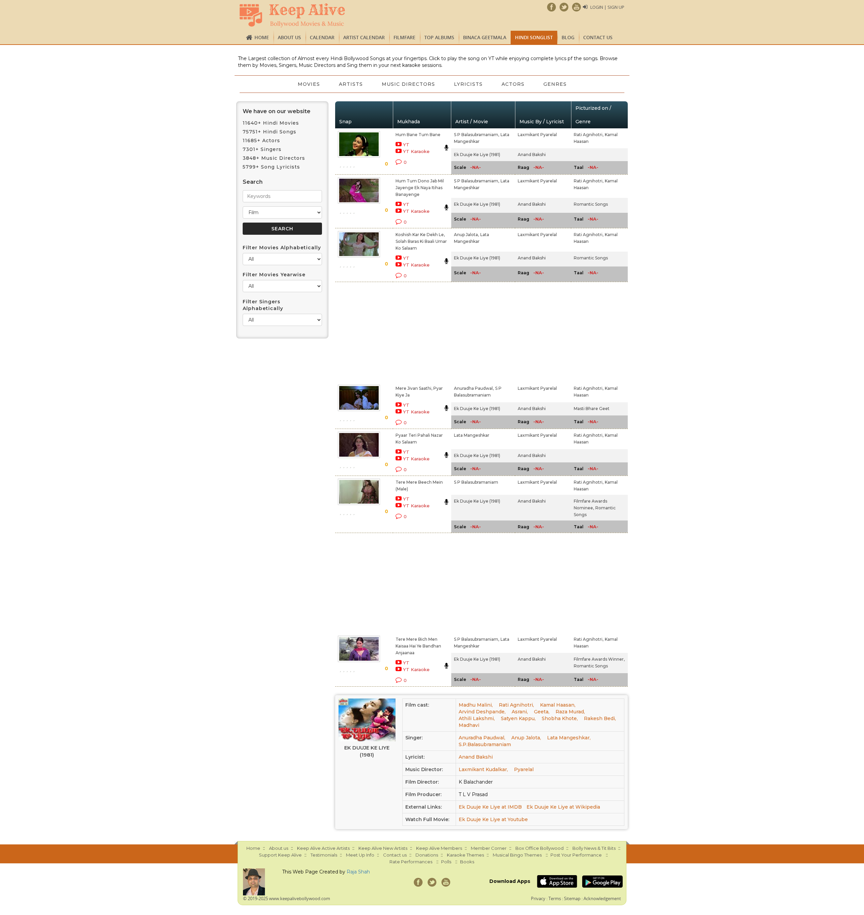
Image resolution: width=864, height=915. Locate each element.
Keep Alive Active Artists (323, 848)
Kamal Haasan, (557, 705)
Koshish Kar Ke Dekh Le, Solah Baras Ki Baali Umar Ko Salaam (421, 241)
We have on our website (276, 111)
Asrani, (520, 712)
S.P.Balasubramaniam (485, 744)
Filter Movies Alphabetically (282, 248)
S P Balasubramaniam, (476, 134)
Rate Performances (410, 861)
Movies (309, 84)
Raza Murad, (570, 712)
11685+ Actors (261, 140)
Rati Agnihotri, (588, 134)
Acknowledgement (602, 898)
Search (253, 182)
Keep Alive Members (439, 848)
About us (289, 37)
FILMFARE (404, 37)
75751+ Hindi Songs (269, 132)
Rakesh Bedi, (600, 718)
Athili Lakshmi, (477, 718)
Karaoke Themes (465, 855)
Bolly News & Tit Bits (594, 848)
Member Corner (489, 848)
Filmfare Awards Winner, (599, 659)
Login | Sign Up (607, 7)
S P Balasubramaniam (476, 482)
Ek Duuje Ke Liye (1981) (477, 154)
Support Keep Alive (280, 855)
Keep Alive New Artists (382, 848)
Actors (513, 84)
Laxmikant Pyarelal (537, 134)
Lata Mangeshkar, (569, 738)
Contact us (598, 37)
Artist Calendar (364, 37)
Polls (446, 861)
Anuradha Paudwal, (474, 388)
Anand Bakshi (532, 154)
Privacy (538, 898)
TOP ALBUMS (439, 37)
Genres (555, 84)
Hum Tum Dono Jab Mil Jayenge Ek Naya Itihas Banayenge (420, 187)
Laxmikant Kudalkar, (483, 769)
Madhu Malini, (476, 705)
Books (467, 861)
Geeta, (541, 712)
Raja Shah (358, 872)
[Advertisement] (420, 332)
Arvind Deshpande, (482, 712)
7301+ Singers (262, 149)
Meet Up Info (360, 855)
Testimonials (323, 855)
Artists (351, 84)
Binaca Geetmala (484, 37)
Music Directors (408, 84)
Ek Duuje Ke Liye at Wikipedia (563, 807)
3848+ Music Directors (274, 158)
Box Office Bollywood (539, 848)
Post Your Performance (576, 855)
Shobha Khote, (560, 718)
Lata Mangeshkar (471, 435)
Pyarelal (524, 769)
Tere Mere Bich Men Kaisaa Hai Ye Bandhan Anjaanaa (418, 646)
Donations (426, 855)
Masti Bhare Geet (592, 408)
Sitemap (572, 898)
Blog (568, 37)
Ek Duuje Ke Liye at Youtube (493, 819)
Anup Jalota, (466, 234)
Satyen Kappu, (518, 718)
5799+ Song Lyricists (271, 167)
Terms (554, 898)
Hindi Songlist (534, 37)
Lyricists (468, 84)
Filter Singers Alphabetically (263, 305)
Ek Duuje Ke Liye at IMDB (490, 807)
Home (261, 37)
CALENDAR (322, 37)
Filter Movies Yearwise (274, 275)
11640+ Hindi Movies (271, 123)
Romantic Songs (591, 204)
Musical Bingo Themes (517, 855)
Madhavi (469, 725)
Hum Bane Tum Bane (418, 134)
